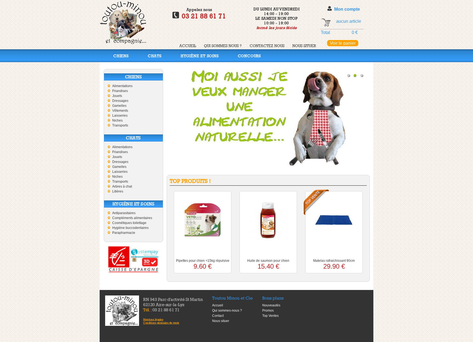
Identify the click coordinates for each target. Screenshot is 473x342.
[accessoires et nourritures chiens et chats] (122, 310)
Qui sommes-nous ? (227, 310)
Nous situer (304, 45)
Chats (154, 55)
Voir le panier (343, 43)
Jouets (117, 96)
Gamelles (119, 106)
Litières (117, 191)
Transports (120, 125)
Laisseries (120, 115)
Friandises (120, 91)
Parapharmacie (123, 233)
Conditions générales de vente (161, 322)
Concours (249, 55)
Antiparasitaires (123, 213)
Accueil (187, 45)
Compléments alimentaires (132, 218)
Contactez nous (267, 45)
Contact (218, 316)
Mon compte (347, 9)
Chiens (121, 55)
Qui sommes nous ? (223, 45)
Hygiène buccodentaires (130, 228)
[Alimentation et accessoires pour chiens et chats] (123, 42)
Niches (117, 120)
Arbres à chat (122, 186)
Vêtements (120, 111)
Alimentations (122, 86)
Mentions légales (153, 319)
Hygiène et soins (200, 55)
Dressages (120, 101)
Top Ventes (270, 316)
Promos (268, 310)
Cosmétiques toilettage (129, 223)
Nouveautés (271, 305)
